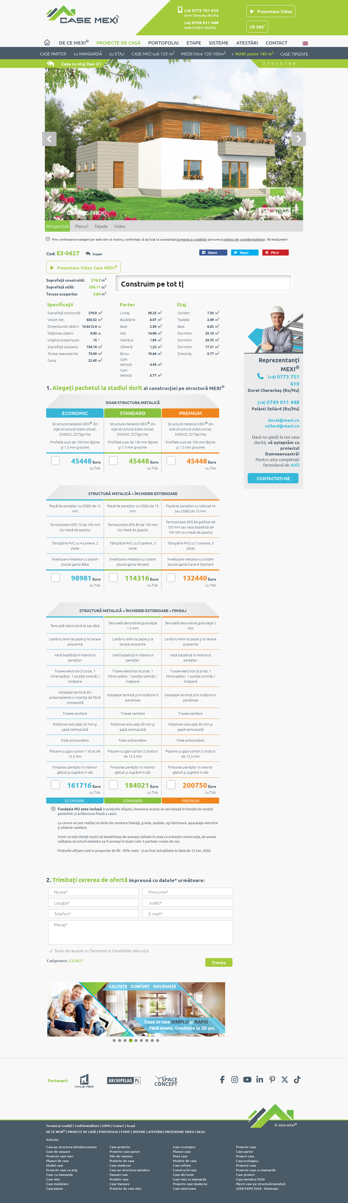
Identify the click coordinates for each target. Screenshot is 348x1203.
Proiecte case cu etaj (61, 1170)
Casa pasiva (54, 1188)
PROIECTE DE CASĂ (119, 42)
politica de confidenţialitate (244, 239)
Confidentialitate (87, 1125)
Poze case (180, 1156)
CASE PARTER (53, 54)
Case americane (184, 1188)
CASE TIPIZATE (294, 54)
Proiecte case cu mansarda (255, 1170)
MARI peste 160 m (254, 53)
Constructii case (185, 1170)
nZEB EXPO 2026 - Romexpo (257, 1188)
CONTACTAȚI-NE (273, 478)
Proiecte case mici (59, 1156)
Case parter (244, 1151)
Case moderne (120, 1165)
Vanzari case (119, 1174)
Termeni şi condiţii (59, 1125)
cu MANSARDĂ (88, 54)
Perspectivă (57, 226)
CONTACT (276, 42)
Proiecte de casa (122, 1160)
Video (119, 226)
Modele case (119, 1179)
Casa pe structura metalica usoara (71, 1147)
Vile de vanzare (121, 1156)
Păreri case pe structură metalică (260, 1184)
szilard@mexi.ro (282, 426)
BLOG (201, 1131)
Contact (118, 1125)
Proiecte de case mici (125, 1188)
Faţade (101, 226)
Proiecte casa (246, 1165)
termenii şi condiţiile (191, 239)
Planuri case (182, 1151)
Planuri (81, 226)
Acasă (131, 1125)
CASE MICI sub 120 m (153, 53)
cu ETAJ (116, 54)
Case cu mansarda (59, 1174)
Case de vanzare (58, 1151)
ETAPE (194, 42)
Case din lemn (183, 1174)
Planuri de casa (57, 1160)
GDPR (106, 1125)
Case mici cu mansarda (189, 1179)
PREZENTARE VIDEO (179, 1131)
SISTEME (219, 42)
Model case (54, 1165)
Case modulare (57, 1184)
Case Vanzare (120, 1184)
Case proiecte (120, 1147)
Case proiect (245, 1174)
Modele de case (185, 1160)
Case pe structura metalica (130, 1170)
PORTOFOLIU (163, 42)
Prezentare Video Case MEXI (87, 267)
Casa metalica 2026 (250, 1179)
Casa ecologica (247, 1160)
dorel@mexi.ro (283, 420)
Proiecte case (246, 1147)
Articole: (52, 1139)
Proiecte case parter (125, 1151)
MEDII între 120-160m (203, 53)
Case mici (53, 1179)
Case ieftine (182, 1165)
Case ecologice (184, 1147)
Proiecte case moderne (190, 1184)
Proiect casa (245, 1156)
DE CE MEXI (74, 42)
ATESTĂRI (247, 42)
